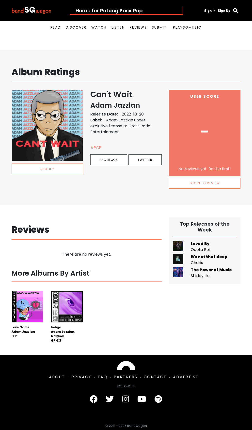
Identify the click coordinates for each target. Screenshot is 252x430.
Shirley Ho (200, 276)
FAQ (102, 377)
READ (55, 27)
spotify (47, 169)
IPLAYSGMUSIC (187, 27)
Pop (14, 336)
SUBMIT (159, 27)
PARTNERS (125, 377)
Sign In (209, 10)
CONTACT (155, 377)
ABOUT (57, 377)
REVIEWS (138, 27)
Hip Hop (56, 340)
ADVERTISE (185, 377)
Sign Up (224, 10)
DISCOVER (76, 27)
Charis (197, 262)
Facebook (108, 160)
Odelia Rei (200, 249)
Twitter (145, 160)
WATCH (99, 27)
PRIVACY (81, 377)
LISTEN (118, 27)
